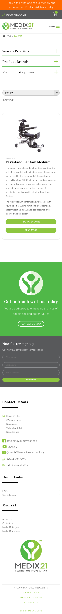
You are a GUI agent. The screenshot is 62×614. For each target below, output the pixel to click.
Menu (51, 26)
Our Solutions (9, 495)
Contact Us (7, 523)
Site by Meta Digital (31, 610)
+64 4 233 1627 (16, 459)
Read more (31, 230)
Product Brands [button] (15, 62)
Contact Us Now (31, 324)
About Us (6, 519)
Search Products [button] (16, 51)
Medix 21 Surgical (10, 527)
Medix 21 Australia (11, 531)
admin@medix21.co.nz (20, 465)
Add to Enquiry (31, 221)
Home (8, 36)
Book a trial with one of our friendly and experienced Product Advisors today (31, 5)
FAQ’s (5, 491)
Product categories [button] (18, 72)
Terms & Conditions (31, 597)
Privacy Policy (31, 592)
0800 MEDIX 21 (15, 14)
